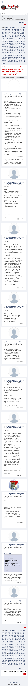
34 (2, 30)
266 (7, 60)
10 (14, 27)
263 (24, 58)
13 (19, 27)
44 (17, 30)
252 (24, 57)
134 (7, 41)
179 (9, 47)
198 (3, 51)
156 (7, 44)
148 (13, 43)
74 (14, 33)
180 (11, 47)
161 (17, 44)
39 (9, 30)
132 (3, 41)
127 (15, 40)
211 (7, 52)
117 (17, 38)
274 (24, 60)
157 (9, 44)
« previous (20, 22)
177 (5, 47)
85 (6, 35)
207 (21, 51)
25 (12, 29)
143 (3, 43)
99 (3, 37)
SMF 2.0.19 (8, 679)
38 (8, 30)
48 (23, 30)
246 (11, 57)
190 (9, 49)
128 (17, 40)
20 (5, 29)
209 (3, 52)
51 (3, 32)
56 (11, 32)
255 (7, 58)
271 (17, 60)
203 (13, 51)
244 (7, 57)
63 (21, 32)
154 (3, 44)
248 (15, 57)
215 (15, 52)
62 (20, 32)
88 (11, 35)
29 (18, 29)
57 (12, 32)
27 (15, 29)
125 (11, 40)
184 (19, 47)
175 (24, 46)
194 (17, 49)
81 (24, 33)
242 (3, 57)
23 (9, 29)
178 (7, 47)
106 (18, 37)
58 (14, 32)
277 (7, 61)
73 (12, 33)
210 (5, 52)
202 (11, 51)
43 (15, 30)
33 (24, 29)
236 (13, 55)
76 (17, 33)
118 (19, 38)
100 (6, 37)
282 (17, 61)
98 (2, 37)
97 (24, 35)
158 (11, 44)
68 (5, 33)
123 (7, 40)
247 (13, 57)
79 (21, 33)
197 (24, 49)
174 (21, 46)
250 (19, 57)
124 (9, 40)
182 (15, 47)
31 (21, 29)
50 (2, 32)
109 (24, 37)
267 (9, 60)
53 (6, 32)
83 (3, 35)
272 (19, 60)
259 (15, 58)
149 (15, 43)
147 (11, 43)
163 (21, 44)
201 (9, 51)
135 (9, 41)
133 (5, 41)
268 (11, 60)
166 (5, 46)
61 (18, 32)
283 (19, 61)
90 (14, 35)
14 (20, 27)
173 (19, 46)
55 (9, 32)
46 (20, 30)
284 (21, 61)
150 (17, 43)
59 (15, 32)
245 (9, 57)
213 (11, 52)
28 (17, 29)
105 (16, 37)
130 (21, 40)
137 (13, 41)
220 (3, 54)
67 (3, 33)
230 (24, 54)
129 (19, 40)
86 (8, 35)
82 (2, 35)
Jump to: (6, 671)
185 (21, 47)
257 (11, 58)
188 (5, 49)
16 (23, 27)
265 (5, 60)
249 (17, 57)
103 (12, 37)
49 (24, 30)
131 (24, 40)
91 (15, 35)
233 (7, 55)
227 (17, 54)
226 (15, 54)
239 (19, 55)
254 (5, 58)
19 (3, 29)
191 (11, 49)
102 (10, 37)
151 (19, 43)
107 (20, 37)
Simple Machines (19, 679)
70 (8, 33)
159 (13, 44)
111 (5, 38)
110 (3, 38)
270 (15, 60)
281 (15, 61)
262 (21, 58)
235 (11, 55)
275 (3, 61)
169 (11, 46)
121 (3, 40)
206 (19, 51)
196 (21, 49)
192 (13, 49)
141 (21, 41)
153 (24, 43)
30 (20, 29)
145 (7, 43)
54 (8, 32)
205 (17, 51)
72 (11, 33)
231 (3, 55)
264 (3, 60)
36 (5, 30)
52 (5, 32)
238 (17, 55)
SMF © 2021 (13, 679)
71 (9, 33)
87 (9, 35)
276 (5, 61)
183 (17, 47)
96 (23, 35)
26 (14, 29)
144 (5, 43)
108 (22, 37)
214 (13, 52)
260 (17, 58)
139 (17, 41)
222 (7, 54)
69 (6, 33)
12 (17, 27)
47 (21, 30)
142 (24, 41)
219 (24, 52)
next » (24, 22)
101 (8, 37)
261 (19, 58)
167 (7, 46)
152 (21, 43)
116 (15, 38)
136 (11, 41)
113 (9, 38)
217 (19, 52)
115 (13, 38)
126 (13, 40)
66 (2, 33)
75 (15, 33)
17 (24, 27)
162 (19, 44)
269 (13, 60)
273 (21, 60)
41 (12, 30)
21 (6, 29)
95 (21, 35)
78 (20, 33)
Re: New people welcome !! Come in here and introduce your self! (15, 94)
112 (7, 38)
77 (18, 33)
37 (6, 30)
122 (5, 40)
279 (11, 61)
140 (19, 41)
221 (5, 54)
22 (8, 29)
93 (18, 35)
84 (5, 35)
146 (9, 43)
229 (21, 54)
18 (2, 29)
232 (5, 55)
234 (9, 55)
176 (3, 47)
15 (21, 27)
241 (24, 55)
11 (16, 27)
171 (15, 46)
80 (23, 33)
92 (17, 35)
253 (3, 58)
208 (24, 51)
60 (17, 32)
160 (15, 44)
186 (24, 47)
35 (3, 30)
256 (9, 58)
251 (21, 57)
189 (7, 49)
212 (9, 52)
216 (17, 52)
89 (12, 35)
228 (19, 54)
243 (5, 57)
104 (14, 37)
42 (14, 30)
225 (13, 54)
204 (15, 51)
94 (20, 35)
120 (24, 38)
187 (3, 49)
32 (23, 29)
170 (13, 46)
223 (9, 54)
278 (9, 61)
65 (24, 32)
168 (9, 46)
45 (18, 30)
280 (13, 61)
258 (13, 58)
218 (21, 52)
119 (21, 38)
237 (15, 55)
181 (13, 47)
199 (5, 51)
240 (21, 55)
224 (11, 54)
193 (15, 49)
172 (17, 46)
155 (5, 44)
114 (11, 38)
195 (19, 49)
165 (3, 46)
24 (11, 29)
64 (23, 32)
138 (15, 41)
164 (24, 44)
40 (11, 30)
